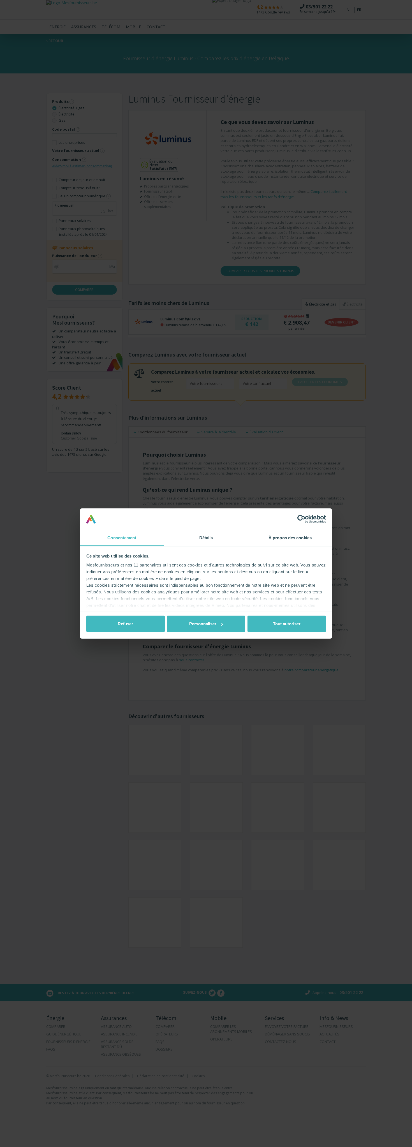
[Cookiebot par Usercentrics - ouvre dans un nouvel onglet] (301, 519)
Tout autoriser (286, 623)
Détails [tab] (206, 537)
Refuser (125, 623)
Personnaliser (202, 623)
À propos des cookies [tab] (290, 537)
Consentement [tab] (121, 537)
